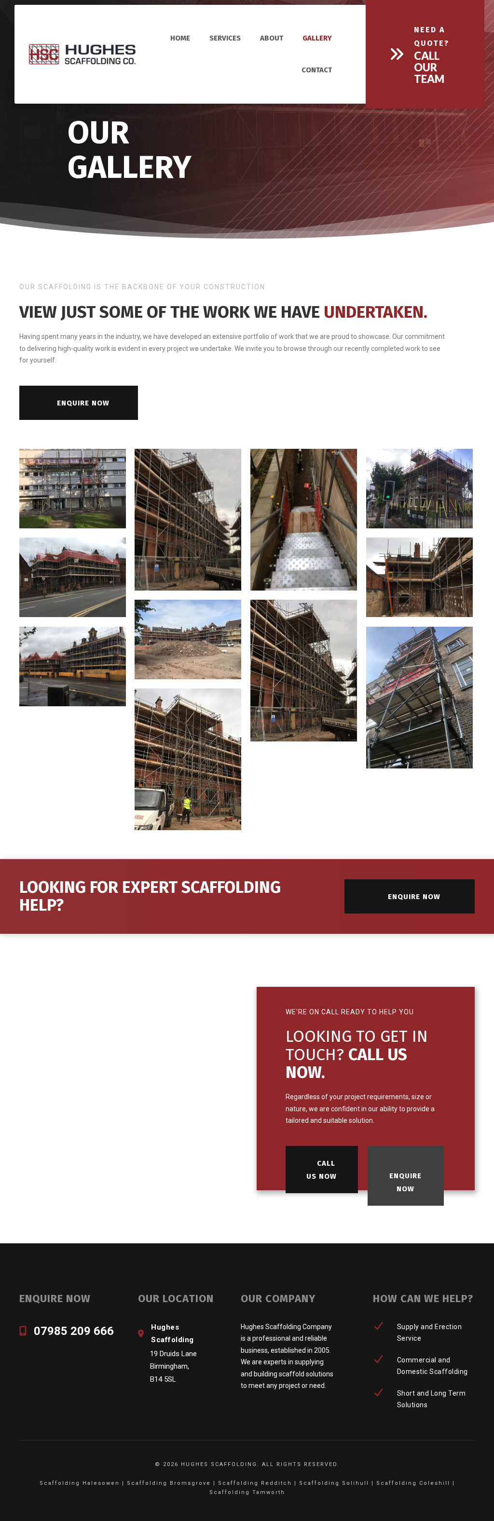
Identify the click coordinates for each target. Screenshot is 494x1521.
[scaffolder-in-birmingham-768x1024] (419, 698)
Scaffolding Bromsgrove (169, 1483)
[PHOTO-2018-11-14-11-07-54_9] (188, 520)
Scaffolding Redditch (255, 1483)
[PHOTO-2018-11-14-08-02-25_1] (72, 578)
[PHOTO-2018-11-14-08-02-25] (419, 578)
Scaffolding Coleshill (413, 1483)
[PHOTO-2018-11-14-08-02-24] (188, 640)
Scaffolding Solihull (334, 1483)
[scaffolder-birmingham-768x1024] (188, 759)
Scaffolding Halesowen (80, 1483)
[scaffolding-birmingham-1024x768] (72, 667)
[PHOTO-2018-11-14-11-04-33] (419, 489)
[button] (425, 54)
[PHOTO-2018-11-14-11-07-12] (303, 520)
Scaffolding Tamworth (247, 1492)
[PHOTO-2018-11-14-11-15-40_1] (72, 489)
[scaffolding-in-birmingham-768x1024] (303, 671)
